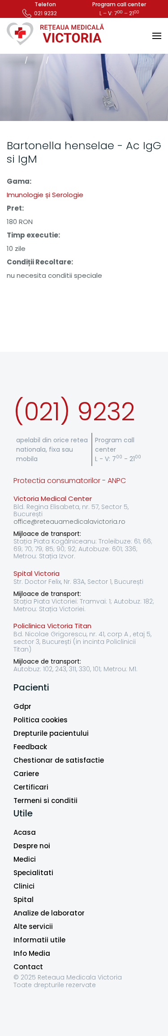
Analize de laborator (49, 913)
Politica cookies (40, 720)
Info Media (31, 953)
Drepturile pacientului (51, 733)
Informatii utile (39, 940)
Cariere (26, 773)
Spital (23, 899)
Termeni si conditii (45, 800)
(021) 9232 (74, 411)
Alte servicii (33, 926)
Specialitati (33, 872)
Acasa (24, 832)
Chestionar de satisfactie (58, 760)
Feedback (30, 746)
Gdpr (22, 706)
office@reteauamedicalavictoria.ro (69, 521)
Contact (28, 966)
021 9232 (45, 13)
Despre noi (31, 845)
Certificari (30, 787)
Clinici (23, 886)
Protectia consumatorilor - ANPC (69, 480)
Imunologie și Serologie (45, 194)
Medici (24, 859)
